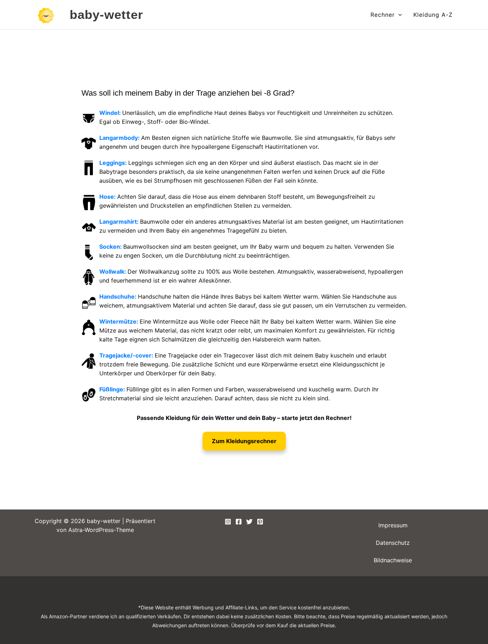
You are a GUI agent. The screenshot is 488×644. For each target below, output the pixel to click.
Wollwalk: (113, 271)
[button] (398, 14)
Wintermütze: (119, 321)
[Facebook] (238, 521)
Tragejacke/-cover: (127, 355)
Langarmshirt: (119, 221)
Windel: (110, 112)
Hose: (108, 196)
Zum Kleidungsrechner (244, 441)
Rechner (382, 14)
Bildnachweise (393, 560)
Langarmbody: (120, 137)
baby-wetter (107, 14)
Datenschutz (393, 542)
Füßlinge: (112, 389)
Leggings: (113, 162)
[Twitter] (249, 521)
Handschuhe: (118, 296)
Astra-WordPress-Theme (101, 529)
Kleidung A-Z (433, 14)
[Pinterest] (260, 521)
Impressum (393, 525)
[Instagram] (228, 521)
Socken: (111, 246)
